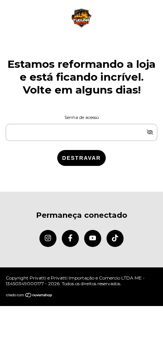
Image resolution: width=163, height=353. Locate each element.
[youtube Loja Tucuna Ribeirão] (92, 238)
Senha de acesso (81, 117)
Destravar (81, 158)
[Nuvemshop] (29, 295)
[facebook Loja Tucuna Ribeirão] (70, 238)
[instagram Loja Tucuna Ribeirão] (47, 238)
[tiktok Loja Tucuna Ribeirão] (115, 238)
